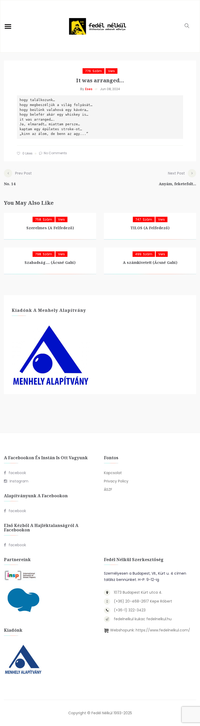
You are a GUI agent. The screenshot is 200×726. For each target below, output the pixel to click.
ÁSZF (108, 489)
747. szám (143, 219)
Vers (111, 71)
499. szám (143, 254)
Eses (88, 89)
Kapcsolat (113, 472)
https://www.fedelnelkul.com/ (163, 630)
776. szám (93, 71)
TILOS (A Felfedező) (150, 227)
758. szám (43, 219)
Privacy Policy (116, 481)
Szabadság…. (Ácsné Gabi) (50, 262)
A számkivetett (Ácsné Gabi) (150, 262)
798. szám (43, 254)
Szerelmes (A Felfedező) (50, 227)
